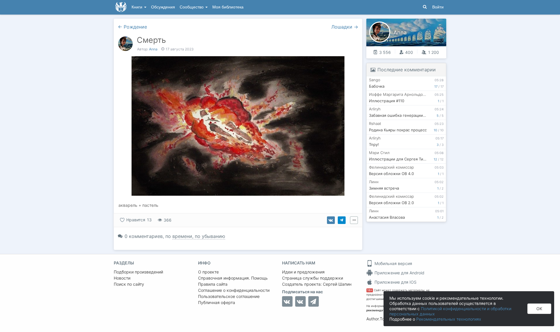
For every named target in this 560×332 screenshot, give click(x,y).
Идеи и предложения (303, 271)
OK (539, 308)
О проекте (208, 271)
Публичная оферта (216, 302)
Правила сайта (213, 284)
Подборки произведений (138, 271)
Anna (153, 49)
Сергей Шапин (337, 284)
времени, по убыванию (198, 236)
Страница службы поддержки (312, 278)
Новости (122, 278)
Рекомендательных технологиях (448, 319)
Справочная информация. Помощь (233, 278)
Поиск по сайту (129, 284)
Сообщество (192, 7)
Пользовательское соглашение (229, 296)
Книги (138, 7)
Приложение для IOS (394, 282)
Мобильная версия (392, 263)
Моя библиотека (228, 7)
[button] (125, 126)
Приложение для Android (398, 272)
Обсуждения (163, 7)
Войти (438, 7)
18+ (369, 290)
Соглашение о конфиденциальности (234, 290)
